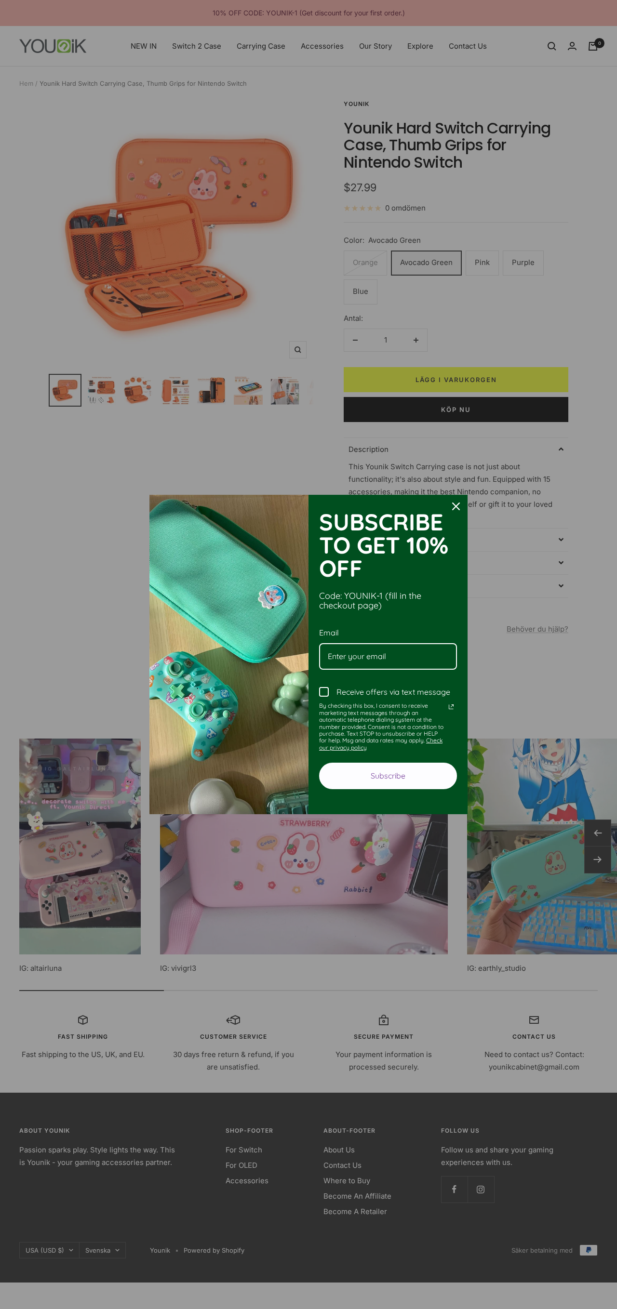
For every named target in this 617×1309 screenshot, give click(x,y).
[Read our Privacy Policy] (451, 707)
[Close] (456, 506)
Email (329, 632)
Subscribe (388, 775)
